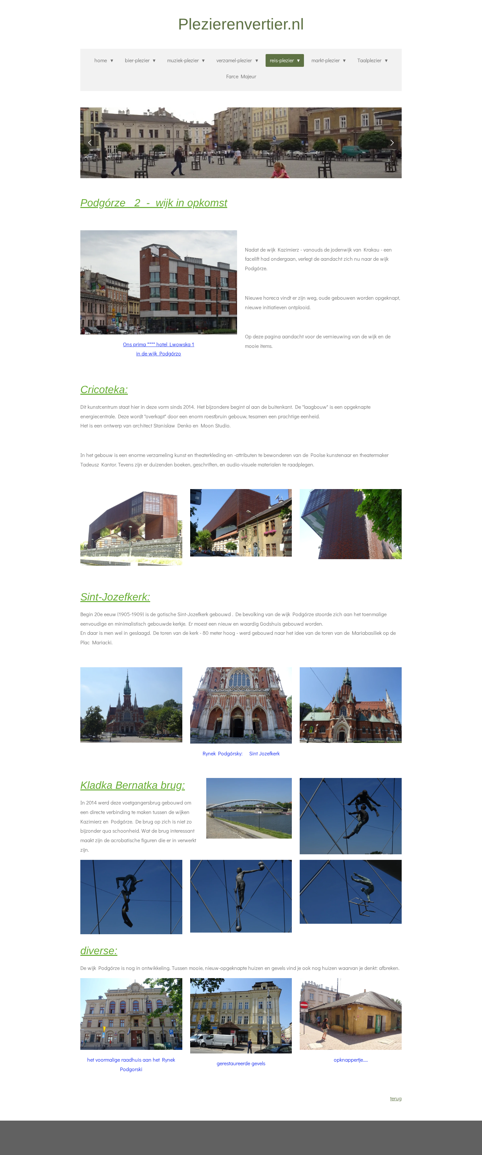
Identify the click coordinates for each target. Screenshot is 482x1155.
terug (396, 1098)
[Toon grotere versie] (158, 282)
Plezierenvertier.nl (241, 24)
